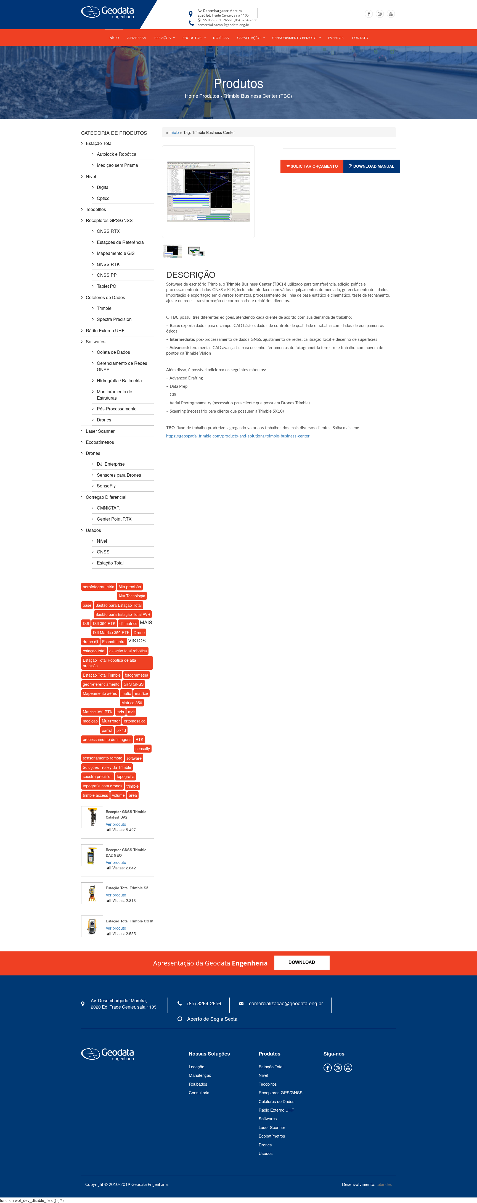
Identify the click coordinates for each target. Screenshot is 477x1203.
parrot (107, 730)
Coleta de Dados (113, 352)
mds (120, 711)
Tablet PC (106, 286)
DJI (86, 623)
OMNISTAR (108, 508)
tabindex (384, 1185)
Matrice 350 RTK (97, 711)
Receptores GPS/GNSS (109, 220)
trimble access (95, 795)
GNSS (103, 551)
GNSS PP (107, 275)
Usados (93, 530)
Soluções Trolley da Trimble (107, 767)
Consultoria (199, 1092)
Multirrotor (111, 721)
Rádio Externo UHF (105, 330)
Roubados (198, 1084)
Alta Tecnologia (131, 595)
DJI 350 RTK (104, 623)
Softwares (95, 341)
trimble (132, 786)
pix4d (121, 730)
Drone (139, 632)
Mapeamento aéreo (100, 693)
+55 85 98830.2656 (216, 20)
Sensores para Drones (119, 475)
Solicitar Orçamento (314, 166)
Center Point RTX (114, 519)
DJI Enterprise (111, 464)
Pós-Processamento (117, 408)
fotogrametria (136, 675)
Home (191, 95)
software (134, 758)
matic (126, 693)
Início (174, 132)
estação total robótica (128, 650)
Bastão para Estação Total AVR (123, 614)
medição (90, 721)
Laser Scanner (100, 431)
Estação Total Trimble (102, 675)
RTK (139, 739)
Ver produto (116, 824)
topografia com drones (102, 785)
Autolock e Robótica (116, 154)
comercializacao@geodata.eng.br (223, 24)
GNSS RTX (108, 231)
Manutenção (200, 1075)
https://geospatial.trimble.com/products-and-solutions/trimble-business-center (237, 436)
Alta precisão (129, 586)
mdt (131, 711)
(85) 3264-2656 (245, 20)
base (87, 605)
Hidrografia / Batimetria (119, 380)
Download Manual (373, 166)
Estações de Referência (120, 242)
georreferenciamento (101, 684)
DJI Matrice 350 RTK (111, 632)
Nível (91, 176)
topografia (125, 776)
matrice (141, 693)
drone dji (90, 641)
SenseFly (106, 485)
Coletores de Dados (105, 297)
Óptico (103, 198)
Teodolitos (96, 209)
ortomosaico (134, 721)
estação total (94, 650)
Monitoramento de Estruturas (114, 394)
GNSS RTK (108, 264)
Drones (104, 419)
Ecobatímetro (114, 641)
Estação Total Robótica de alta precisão (109, 662)
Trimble (104, 308)
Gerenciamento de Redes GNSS (122, 366)
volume (118, 795)
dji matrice (128, 623)
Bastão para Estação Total (119, 605)
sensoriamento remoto (102, 758)
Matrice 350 (131, 702)
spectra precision (98, 776)
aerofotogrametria (98, 586)
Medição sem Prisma (117, 165)
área (133, 795)
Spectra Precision (114, 319)
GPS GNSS (134, 684)
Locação (196, 1066)
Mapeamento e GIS (116, 253)
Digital (103, 187)
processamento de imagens (107, 739)
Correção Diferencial (106, 497)
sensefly (143, 748)
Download (301, 962)
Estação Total (99, 143)
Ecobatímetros (100, 442)
